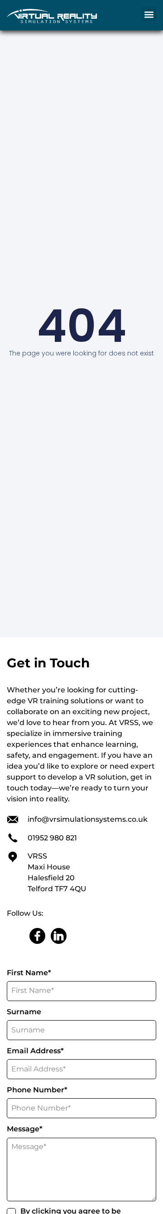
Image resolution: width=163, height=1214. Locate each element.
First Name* (31, 972)
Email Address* (38, 1050)
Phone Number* (39, 1090)
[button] (148, 14)
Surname (24, 1011)
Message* (27, 1129)
